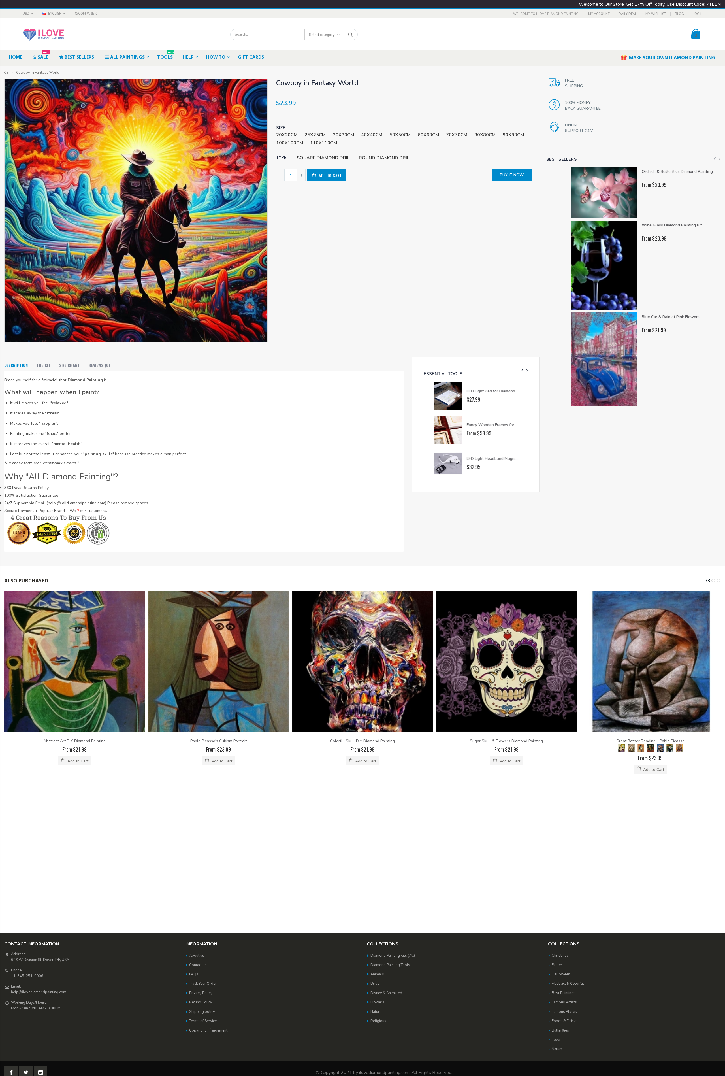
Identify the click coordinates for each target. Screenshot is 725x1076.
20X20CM (286, 135)
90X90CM (513, 135)
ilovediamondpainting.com (384, 932)
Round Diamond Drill (385, 158)
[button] (708, 580)
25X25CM (315, 135)
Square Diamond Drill (324, 158)
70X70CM (456, 135)
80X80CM (485, 135)
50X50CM (400, 135)
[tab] (16, 365)
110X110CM (323, 143)
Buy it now (512, 175)
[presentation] (522, 370)
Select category (322, 34)
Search (350, 34)
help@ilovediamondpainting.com (38, 851)
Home (6, 72)
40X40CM (371, 135)
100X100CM (289, 143)
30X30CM (343, 135)
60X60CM (428, 135)
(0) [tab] (99, 365)
